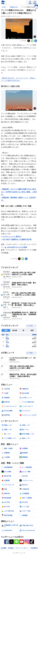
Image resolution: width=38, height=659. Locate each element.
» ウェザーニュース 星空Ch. (11, 236)
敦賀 (7, 338)
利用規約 (11, 548)
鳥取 (7, 346)
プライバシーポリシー (22, 548)
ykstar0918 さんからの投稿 (17, 247)
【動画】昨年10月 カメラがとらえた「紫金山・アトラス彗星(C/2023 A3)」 (19, 79)
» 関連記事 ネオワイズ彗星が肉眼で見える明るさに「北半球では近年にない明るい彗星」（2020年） (19, 192)
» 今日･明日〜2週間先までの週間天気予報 (16, 239)
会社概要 (3, 548)
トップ (3, 7)
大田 (7, 342)
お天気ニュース (14, 7)
